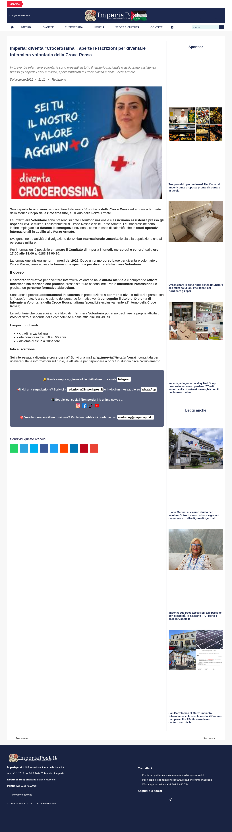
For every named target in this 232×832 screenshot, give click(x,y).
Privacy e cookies (22, 794)
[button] (14, 448)
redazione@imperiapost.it (85, 389)
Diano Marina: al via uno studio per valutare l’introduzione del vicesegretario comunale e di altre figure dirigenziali (194, 515)
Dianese (48, 27)
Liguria (99, 27)
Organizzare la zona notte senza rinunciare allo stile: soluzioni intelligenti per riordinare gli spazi (196, 287)
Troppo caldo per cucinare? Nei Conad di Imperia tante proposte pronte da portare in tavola (194, 187)
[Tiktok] (219, 15)
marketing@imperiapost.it (135, 417)
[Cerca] (221, 27)
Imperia (26, 27)
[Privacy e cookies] (8, 792)
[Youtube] (205, 15)
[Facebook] (190, 15)
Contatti (156, 27)
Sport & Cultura (127, 27)
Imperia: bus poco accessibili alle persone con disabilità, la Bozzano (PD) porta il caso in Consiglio (195, 615)
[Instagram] (197, 15)
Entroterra (74, 27)
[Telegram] (212, 15)
